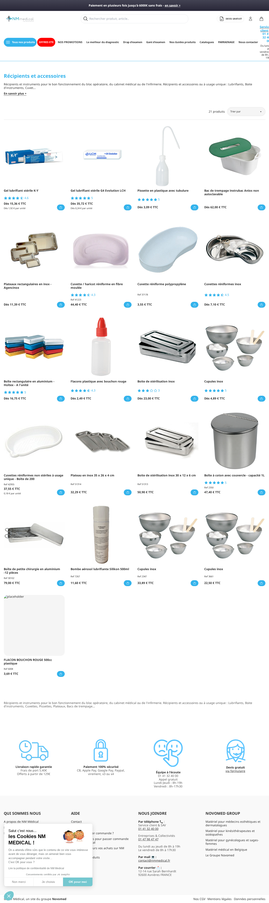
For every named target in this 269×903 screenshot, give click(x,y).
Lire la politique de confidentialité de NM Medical (36, 868)
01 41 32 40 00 (148, 829)
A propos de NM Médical (21, 822)
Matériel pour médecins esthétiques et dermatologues (233, 823)
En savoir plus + (15, 93)
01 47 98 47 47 (148, 839)
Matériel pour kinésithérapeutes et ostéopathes (230, 832)
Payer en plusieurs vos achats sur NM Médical (97, 850)
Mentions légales (219, 899)
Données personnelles (249, 899)
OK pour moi (78, 881)
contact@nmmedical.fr (154, 860)
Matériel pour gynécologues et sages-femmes (232, 842)
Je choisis (48, 881)
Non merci (19, 881)
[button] (9, 896)
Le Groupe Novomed (220, 855)
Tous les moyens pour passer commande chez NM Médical (100, 840)
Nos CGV (199, 899)
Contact (76, 822)
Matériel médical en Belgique (226, 850)
